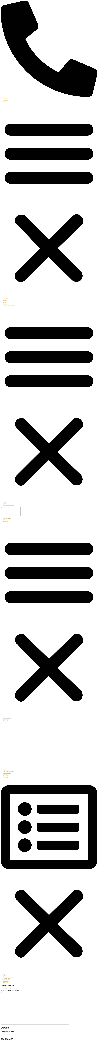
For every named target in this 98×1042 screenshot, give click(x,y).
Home (4, 302)
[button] (49, 200)
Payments (5, 777)
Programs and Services (8, 305)
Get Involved (6, 519)
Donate (5, 101)
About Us (5, 304)
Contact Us (5, 100)
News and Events (7, 518)
